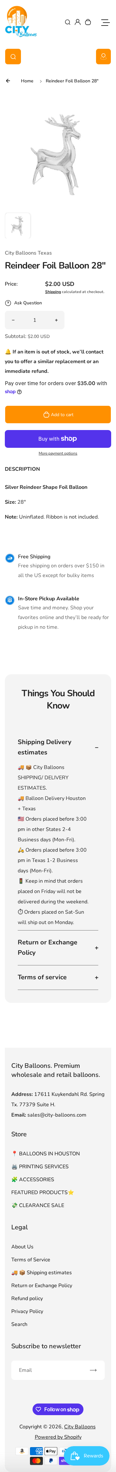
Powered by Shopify (58, 1437)
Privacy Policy (27, 1311)
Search (19, 1324)
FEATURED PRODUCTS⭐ (42, 1192)
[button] (18, 225)
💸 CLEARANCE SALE (37, 1205)
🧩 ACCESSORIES (32, 1179)
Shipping (53, 291)
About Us (22, 1246)
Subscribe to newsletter (46, 1346)
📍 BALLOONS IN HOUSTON (45, 1153)
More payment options (58, 453)
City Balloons (80, 1426)
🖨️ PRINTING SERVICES (40, 1166)
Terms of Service (30, 1259)
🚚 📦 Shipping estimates (41, 1272)
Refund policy (27, 1298)
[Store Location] (103, 56)
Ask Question (28, 303)
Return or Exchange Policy (41, 1285)
